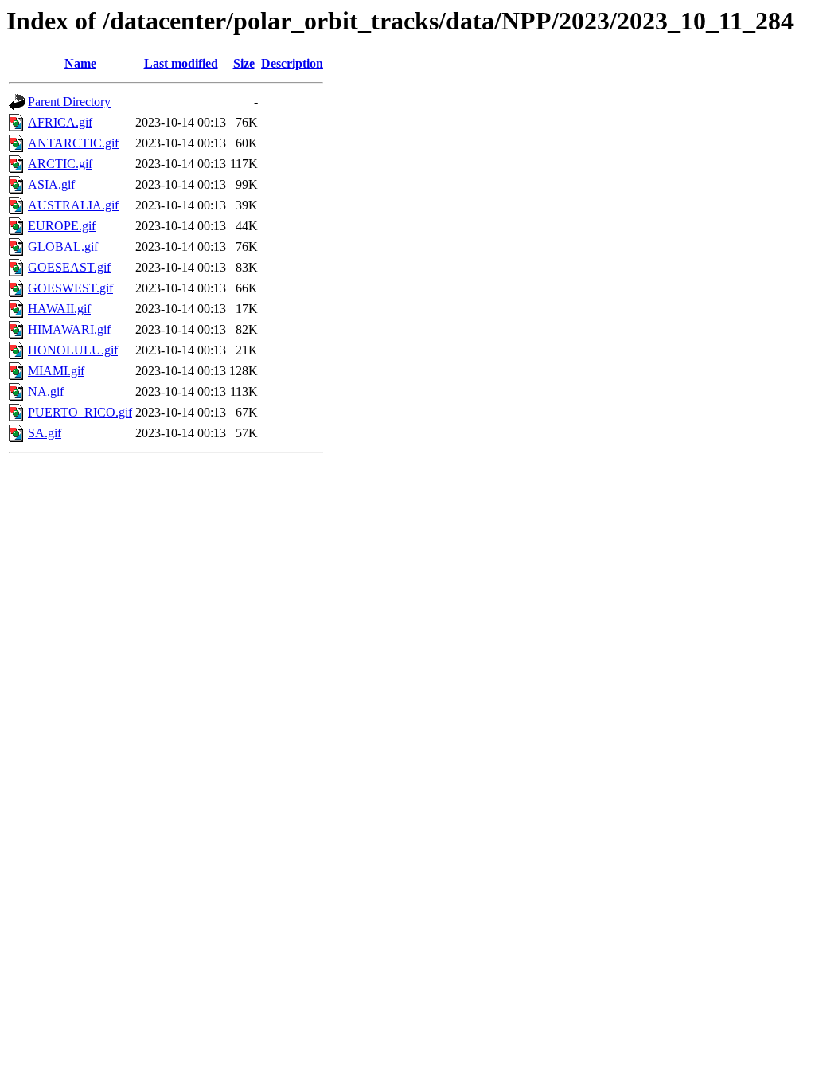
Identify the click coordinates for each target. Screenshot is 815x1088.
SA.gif (44, 433)
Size (244, 63)
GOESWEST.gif (70, 288)
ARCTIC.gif (60, 163)
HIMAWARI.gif (69, 329)
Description (292, 63)
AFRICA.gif (60, 122)
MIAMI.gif (56, 371)
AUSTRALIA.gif (73, 205)
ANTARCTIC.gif (73, 143)
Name (80, 63)
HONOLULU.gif (73, 350)
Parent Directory (69, 101)
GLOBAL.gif (63, 246)
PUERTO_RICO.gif (80, 412)
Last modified (181, 63)
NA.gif (46, 391)
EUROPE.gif (62, 226)
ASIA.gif (51, 184)
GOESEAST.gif (69, 267)
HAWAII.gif (59, 308)
